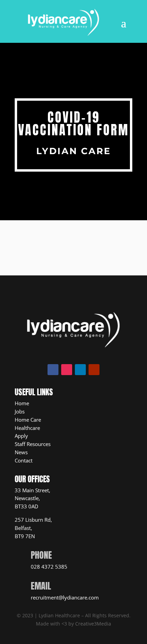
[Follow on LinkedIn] (80, 369)
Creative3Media (93, 623)
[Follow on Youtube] (94, 369)
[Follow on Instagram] (66, 369)
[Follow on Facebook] (53, 369)
